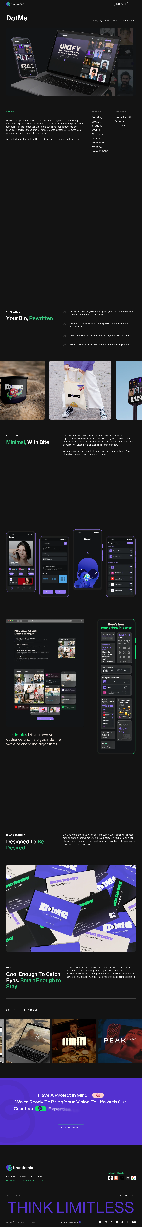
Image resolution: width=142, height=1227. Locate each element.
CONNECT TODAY (128, 1195)
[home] (15, 4)
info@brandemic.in (14, 1195)
